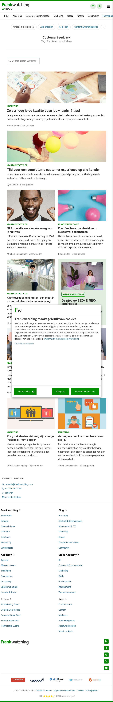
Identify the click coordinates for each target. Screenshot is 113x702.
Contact (4, 521)
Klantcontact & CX (67, 526)
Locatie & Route (8, 592)
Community (93, 16)
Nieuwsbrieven (8, 526)
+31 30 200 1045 (13, 489)
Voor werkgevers (67, 620)
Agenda (4, 560)
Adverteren (6, 515)
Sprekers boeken (9, 587)
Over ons (5, 531)
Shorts (80, 16)
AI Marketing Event (10, 604)
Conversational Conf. (11, 615)
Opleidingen (7, 576)
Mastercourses (8, 565)
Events (5, 599)
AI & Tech (17, 16)
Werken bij (6, 542)
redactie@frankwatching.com (19, 484)
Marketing (58, 16)
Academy (6, 554)
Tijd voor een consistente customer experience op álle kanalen (53, 170)
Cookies (80, 690)
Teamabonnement (67, 592)
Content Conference (10, 610)
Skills (61, 576)
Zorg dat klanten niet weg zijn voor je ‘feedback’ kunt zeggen (30, 438)
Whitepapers (7, 548)
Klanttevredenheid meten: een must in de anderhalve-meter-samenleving (30, 299)
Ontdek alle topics (22, 27)
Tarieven (9, 493)
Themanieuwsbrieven (69, 542)
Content (62, 610)
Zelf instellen (24, 391)
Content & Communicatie (37, 16)
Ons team (5, 537)
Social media (65, 581)
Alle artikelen (46, 27)
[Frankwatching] (15, 4)
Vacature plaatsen (67, 626)
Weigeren (60, 391)
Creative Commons (43, 690)
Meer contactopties (11, 497)
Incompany (6, 581)
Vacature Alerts (66, 631)
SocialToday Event (10, 620)
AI (60, 560)
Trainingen (6, 570)
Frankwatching (9, 510)
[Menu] (109, 6)
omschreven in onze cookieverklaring (61, 338)
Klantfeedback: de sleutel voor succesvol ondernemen (77, 230)
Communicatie (65, 604)
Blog (6, 16)
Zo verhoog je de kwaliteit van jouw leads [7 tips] (43, 111)
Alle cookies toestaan (85, 391)
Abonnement (65, 587)
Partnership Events (10, 626)
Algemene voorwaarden (64, 690)
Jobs (61, 599)
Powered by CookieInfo (24, 343)
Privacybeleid (91, 690)
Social (70, 16)
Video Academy (68, 554)
